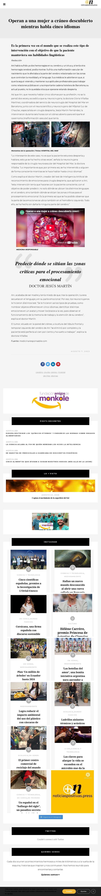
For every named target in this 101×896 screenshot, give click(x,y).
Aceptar (69, 891)
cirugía (47, 372)
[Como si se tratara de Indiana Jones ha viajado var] (28, 791)
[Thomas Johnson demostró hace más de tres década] (72, 747)
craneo (54, 372)
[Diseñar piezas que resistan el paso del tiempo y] (28, 615)
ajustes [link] (10, 894)
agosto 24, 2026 (50, 495)
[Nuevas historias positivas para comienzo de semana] (72, 791)
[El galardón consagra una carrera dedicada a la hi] (72, 615)
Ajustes (83, 891)
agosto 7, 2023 (80, 351)
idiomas (54, 376)
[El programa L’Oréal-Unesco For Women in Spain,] (28, 571)
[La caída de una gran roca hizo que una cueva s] (72, 571)
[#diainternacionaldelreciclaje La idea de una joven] (72, 703)
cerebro (39, 372)
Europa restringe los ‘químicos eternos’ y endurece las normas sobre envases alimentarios (50, 434)
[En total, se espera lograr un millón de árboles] (28, 659)
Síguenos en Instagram (52, 817)
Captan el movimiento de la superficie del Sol (50, 497)
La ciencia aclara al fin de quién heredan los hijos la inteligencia (43, 444)
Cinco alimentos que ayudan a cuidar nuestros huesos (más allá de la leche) (49, 462)
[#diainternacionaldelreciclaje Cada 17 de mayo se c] (72, 659)
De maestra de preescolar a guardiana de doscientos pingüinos (41, 453)
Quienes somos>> (50, 875)
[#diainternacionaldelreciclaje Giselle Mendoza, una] (28, 703)
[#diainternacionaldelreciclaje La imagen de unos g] (28, 747)
